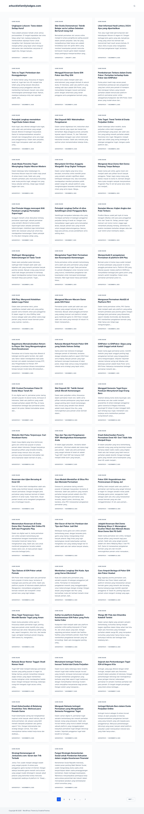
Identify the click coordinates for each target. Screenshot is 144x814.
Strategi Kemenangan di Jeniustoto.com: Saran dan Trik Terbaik (26, 755)
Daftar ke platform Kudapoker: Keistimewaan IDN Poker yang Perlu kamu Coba (72, 617)
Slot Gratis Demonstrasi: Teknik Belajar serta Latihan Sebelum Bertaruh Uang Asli (70, 28)
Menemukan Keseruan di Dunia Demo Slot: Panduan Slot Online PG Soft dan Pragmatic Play (28, 526)
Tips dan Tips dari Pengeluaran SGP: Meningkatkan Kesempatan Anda (70, 437)
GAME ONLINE (16, 21)
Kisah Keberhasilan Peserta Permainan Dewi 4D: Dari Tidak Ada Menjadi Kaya (115, 437)
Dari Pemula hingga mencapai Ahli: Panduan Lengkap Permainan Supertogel (28, 211)
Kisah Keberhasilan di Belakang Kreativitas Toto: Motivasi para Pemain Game (27, 708)
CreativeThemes (44, 811)
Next (130, 799)
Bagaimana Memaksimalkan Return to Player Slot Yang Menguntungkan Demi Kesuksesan (29, 346)
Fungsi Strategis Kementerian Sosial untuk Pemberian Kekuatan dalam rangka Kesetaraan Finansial (71, 755)
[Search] (134, 6)
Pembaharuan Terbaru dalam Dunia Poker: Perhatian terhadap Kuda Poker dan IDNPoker (115, 75)
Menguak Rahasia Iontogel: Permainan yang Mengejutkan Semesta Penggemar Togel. (69, 708)
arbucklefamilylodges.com (25, 5)
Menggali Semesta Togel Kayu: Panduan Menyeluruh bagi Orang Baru (113, 390)
